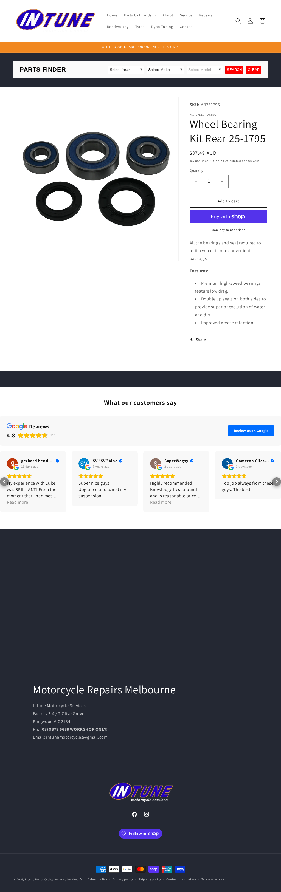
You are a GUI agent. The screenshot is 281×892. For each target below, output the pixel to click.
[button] (140, 15)
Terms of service (212, 879)
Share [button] (201, 339)
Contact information (181, 879)
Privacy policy (123, 879)
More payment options (228, 230)
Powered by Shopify (68, 879)
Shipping (217, 161)
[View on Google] (12, 463)
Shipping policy (149, 879)
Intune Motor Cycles (39, 879)
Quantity (196, 170)
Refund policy (97, 879)
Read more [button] (17, 502)
